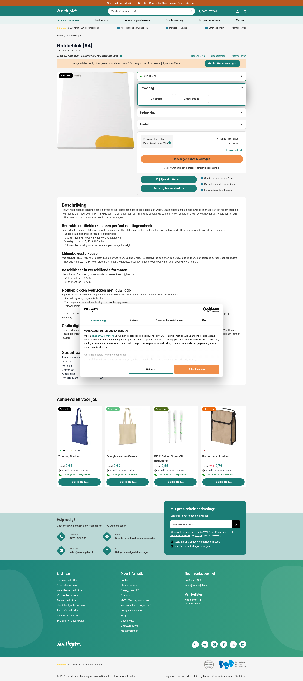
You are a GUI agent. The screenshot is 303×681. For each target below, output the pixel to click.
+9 (79, 450)
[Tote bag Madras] (79, 426)
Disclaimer (240, 676)
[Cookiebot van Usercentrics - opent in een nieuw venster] (205, 309)
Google (198, 535)
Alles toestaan (197, 369)
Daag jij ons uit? (130, 590)
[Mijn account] (237, 11)
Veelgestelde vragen (132, 610)
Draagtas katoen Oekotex (122, 456)
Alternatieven (239, 55)
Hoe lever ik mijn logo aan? (136, 605)
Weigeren (151, 369)
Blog (123, 615)
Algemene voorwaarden (178, 676)
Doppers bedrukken (67, 580)
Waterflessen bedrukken (70, 590)
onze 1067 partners (103, 335)
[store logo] (103, 645)
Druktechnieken (129, 625)
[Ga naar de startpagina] (67, 11)
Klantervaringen (129, 630)
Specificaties (218, 55)
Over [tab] (204, 320)
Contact (125, 580)
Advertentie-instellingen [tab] (169, 320)
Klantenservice (239, 28)
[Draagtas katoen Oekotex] (127, 426)
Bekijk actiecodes (187, 3)
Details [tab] (134, 320)
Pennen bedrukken (67, 600)
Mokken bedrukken (67, 595)
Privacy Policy (202, 676)
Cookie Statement (222, 676)
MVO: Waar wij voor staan (135, 600)
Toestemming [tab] (98, 320)
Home (60, 35)
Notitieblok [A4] (74, 35)
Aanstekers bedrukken (69, 615)
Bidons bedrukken (67, 585)
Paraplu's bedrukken (68, 610)
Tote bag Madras (69, 456)
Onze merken (128, 620)
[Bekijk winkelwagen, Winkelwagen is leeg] (244, 11)
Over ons (126, 595)
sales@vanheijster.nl (196, 585)
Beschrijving (198, 55)
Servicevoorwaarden (180, 535)
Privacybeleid (221, 532)
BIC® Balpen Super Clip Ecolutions (169, 458)
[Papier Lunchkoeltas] (223, 426)
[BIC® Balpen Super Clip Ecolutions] (175, 426)
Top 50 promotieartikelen (71, 620)
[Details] (120, 56)
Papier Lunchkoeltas (215, 456)
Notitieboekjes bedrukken (71, 605)
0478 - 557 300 (209, 11)
